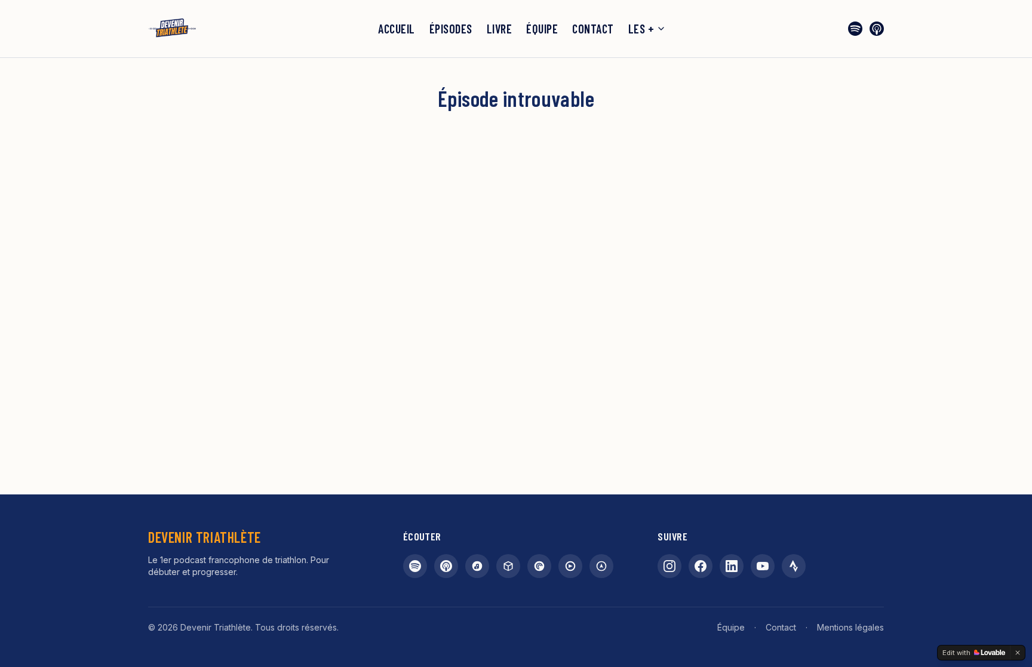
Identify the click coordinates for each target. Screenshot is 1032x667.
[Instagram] (669, 566)
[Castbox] (508, 566)
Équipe (542, 28)
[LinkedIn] (732, 566)
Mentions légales (850, 627)
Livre (499, 28)
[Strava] (794, 566)
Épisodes (450, 28)
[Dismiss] (1017, 653)
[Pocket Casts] (539, 566)
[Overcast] (601, 566)
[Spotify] (855, 28)
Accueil (396, 28)
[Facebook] (700, 566)
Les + (641, 28)
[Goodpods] (570, 566)
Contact (593, 28)
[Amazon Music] (477, 566)
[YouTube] (763, 566)
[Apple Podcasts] (877, 28)
